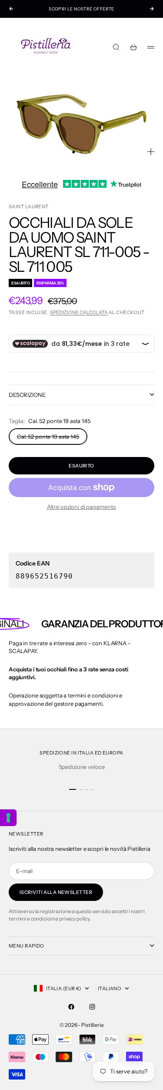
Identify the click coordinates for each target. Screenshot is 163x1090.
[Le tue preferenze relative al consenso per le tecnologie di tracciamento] (8, 817)
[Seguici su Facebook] (71, 1006)
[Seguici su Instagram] (92, 1006)
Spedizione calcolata (79, 312)
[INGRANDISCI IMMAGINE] (151, 151)
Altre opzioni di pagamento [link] (81, 506)
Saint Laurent (29, 206)
